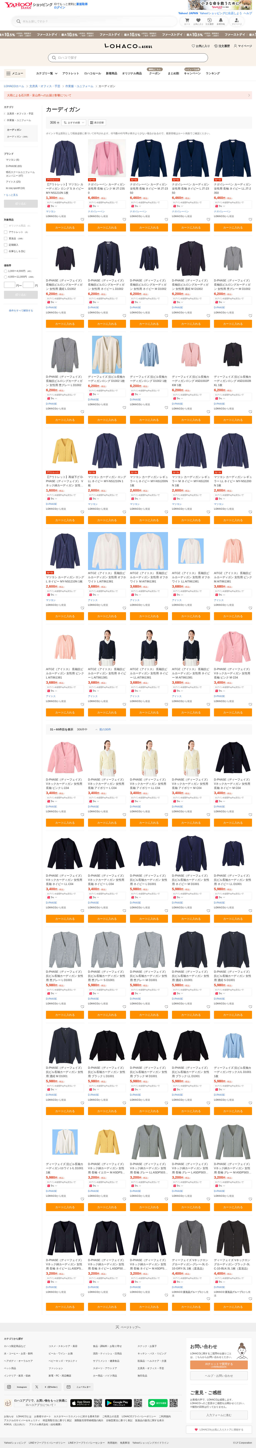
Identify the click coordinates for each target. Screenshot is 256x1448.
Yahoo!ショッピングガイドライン (150, 1443)
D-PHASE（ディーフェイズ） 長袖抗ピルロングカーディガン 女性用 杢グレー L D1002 (64, 381)
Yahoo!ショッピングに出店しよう (221, 13)
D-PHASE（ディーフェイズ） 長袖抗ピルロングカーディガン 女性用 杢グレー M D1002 (232, 284)
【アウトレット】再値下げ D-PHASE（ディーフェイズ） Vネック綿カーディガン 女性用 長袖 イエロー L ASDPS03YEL (65, 481)
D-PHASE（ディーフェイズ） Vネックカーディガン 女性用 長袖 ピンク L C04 (64, 784)
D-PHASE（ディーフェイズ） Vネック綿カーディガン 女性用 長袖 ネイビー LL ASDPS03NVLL (65, 1264)
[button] (73, 122)
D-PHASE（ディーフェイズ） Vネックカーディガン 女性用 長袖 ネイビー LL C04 (64, 880)
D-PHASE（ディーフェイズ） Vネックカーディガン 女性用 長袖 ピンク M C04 (232, 673)
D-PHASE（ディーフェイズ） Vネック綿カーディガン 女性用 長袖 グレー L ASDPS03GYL (191, 1168)
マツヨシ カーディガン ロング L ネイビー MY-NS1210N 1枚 (65, 579)
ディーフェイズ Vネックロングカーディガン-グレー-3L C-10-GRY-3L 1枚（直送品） (190, 1264)
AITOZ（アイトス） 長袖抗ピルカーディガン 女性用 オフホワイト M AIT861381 (149, 577)
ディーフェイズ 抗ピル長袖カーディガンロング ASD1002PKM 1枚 (190, 381)
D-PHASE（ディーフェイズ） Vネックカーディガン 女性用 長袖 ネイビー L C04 (106, 880)
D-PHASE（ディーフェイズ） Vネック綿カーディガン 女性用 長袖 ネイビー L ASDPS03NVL (106, 1264)
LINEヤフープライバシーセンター (86, 1443)
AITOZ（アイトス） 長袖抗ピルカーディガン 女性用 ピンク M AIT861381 (233, 577)
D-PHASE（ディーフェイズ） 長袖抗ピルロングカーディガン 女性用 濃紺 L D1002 (64, 284)
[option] (21, 160)
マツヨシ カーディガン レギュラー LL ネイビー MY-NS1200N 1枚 (233, 481)
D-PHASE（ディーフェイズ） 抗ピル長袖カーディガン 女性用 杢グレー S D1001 (106, 976)
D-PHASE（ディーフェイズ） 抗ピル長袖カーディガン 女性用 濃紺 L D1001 (190, 976)
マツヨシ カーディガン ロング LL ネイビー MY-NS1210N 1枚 (107, 481)
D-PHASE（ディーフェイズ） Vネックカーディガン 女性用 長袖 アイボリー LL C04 (148, 784)
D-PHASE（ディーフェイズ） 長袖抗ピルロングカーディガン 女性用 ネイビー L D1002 (106, 284)
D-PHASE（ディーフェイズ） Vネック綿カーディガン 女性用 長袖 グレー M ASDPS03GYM (232, 1168)
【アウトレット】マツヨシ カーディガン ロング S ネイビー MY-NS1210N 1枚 (65, 188)
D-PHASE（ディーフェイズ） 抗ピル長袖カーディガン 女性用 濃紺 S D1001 (232, 976)
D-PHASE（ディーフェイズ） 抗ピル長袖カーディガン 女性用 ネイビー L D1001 (148, 880)
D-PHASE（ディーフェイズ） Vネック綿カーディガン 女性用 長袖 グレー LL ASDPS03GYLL (148, 1168)
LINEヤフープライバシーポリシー (47, 1443)
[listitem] (128, 95)
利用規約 (112, 1443)
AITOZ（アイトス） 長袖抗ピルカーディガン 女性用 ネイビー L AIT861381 (107, 673)
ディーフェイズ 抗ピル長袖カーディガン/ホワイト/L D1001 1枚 (64, 1168)
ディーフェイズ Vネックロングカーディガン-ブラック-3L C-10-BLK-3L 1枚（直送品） (232, 1264)
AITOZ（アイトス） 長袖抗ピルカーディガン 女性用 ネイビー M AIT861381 (191, 673)
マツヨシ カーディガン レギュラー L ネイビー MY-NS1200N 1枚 (149, 481)
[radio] (5, 271)
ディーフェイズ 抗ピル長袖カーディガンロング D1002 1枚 (106, 378)
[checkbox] (5, 232)
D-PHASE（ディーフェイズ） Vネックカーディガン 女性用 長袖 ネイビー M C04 (232, 784)
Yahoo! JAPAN (188, 13)
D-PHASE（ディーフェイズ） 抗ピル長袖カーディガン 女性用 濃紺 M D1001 (64, 1072)
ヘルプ (248, 13)
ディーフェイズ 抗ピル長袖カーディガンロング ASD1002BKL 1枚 (232, 381)
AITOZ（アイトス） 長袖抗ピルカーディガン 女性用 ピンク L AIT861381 (65, 673)
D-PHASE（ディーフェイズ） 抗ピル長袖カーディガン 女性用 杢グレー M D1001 (148, 976)
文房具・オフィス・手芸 (44, 86)
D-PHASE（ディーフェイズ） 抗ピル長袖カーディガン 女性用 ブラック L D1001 (106, 1072)
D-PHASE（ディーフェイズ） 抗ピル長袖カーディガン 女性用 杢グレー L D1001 (64, 976)
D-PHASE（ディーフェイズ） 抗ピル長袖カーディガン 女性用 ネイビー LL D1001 (232, 880)
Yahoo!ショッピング (15, 1443)
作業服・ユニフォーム (79, 86)
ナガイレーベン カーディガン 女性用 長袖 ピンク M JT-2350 (106, 188)
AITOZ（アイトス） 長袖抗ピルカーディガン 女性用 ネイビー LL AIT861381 (149, 673)
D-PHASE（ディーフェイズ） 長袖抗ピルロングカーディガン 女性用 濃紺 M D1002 (190, 284)
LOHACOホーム (14, 86)
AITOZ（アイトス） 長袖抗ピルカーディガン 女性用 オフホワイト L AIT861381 (107, 577)
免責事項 (125, 1443)
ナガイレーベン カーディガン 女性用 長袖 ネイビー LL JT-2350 (232, 188)
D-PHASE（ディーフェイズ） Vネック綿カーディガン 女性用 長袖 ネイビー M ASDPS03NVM (148, 1264)
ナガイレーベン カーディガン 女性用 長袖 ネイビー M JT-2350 (149, 188)
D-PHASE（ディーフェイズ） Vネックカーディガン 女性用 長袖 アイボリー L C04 (106, 784)
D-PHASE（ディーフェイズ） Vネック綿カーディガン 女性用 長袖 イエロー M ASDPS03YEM (106, 1168)
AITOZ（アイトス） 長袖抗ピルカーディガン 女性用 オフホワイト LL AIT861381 (191, 577)
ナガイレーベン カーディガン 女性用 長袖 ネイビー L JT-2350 (190, 188)
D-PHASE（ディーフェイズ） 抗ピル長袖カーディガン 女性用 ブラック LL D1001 (190, 1072)
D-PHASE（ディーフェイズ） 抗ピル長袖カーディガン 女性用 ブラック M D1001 (148, 1072)
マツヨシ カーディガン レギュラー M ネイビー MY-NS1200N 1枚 (191, 481)
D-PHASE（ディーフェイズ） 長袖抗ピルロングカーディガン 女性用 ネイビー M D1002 (148, 284)
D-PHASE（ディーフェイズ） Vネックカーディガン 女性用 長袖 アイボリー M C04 (190, 784)
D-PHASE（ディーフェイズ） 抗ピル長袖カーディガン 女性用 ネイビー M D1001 (190, 880)
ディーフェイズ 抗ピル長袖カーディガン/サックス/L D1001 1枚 (232, 1072)
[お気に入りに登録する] (82, 219)
